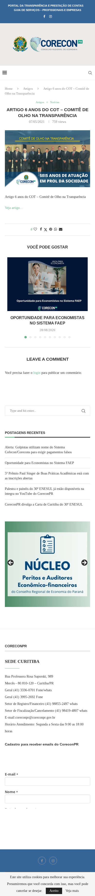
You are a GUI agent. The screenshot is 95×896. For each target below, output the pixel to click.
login (36, 373)
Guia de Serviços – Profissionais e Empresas (47, 10)
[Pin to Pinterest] (50, 229)
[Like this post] (35, 229)
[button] (11, 297)
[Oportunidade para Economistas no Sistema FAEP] (47, 284)
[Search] (90, 73)
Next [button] (84, 563)
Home (9, 88)
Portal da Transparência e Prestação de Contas (45, 5)
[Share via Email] (60, 229)
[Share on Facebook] (41, 229)
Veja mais (72, 891)
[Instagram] (50, 17)
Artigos (28, 88)
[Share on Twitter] (45, 229)
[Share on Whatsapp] (55, 229)
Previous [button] (11, 563)
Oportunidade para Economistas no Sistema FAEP (39, 463)
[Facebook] (44, 17)
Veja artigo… (14, 208)
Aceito (53, 891)
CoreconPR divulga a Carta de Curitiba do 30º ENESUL (44, 504)
